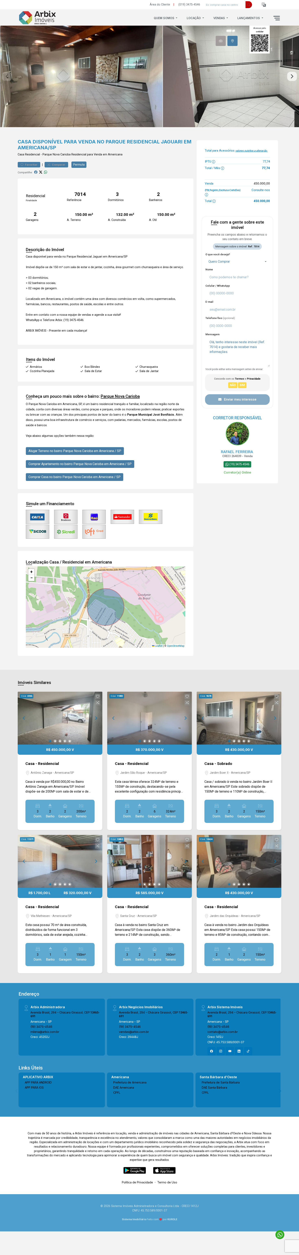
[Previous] (24, 718)
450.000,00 (262, 183)
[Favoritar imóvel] (97, 696)
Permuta (79, 164)
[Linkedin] (239, 1051)
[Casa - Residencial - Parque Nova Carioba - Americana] (38, 18)
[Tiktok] (248, 1051)
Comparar (58, 164)
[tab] (221, 41)
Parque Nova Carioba (57, 154)
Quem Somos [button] (164, 18)
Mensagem (212, 334)
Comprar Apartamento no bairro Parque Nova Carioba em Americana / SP (80, 464)
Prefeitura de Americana (129, 1082)
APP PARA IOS (34, 1087)
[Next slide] (292, 76)
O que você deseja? (217, 254)
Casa (21, 154)
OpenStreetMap (175, 645)
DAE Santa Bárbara (214, 1087)
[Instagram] (221, 1051)
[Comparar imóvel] (97, 702)
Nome (209, 269)
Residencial (32, 154)
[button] (263, 5)
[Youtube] (230, 1051)
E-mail (209, 301)
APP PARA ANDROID (38, 1082)
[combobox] (237, 261)
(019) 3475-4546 (189, 4)
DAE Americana (123, 1087)
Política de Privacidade (137, 1182)
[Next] (95, 718)
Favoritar (30, 164)
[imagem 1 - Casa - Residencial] (60, 718)
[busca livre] (249, 4)
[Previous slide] (7, 76)
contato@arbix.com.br (222, 1031)
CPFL (116, 1092)
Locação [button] (194, 18)
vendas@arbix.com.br (134, 1031)
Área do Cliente (160, 4)
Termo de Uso (167, 1182)
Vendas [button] (219, 18)
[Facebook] (211, 1051)
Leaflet (158, 645)
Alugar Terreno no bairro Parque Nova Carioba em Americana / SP (74, 451)
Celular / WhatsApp (217, 285)
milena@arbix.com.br (45, 1031)
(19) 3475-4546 (41, 1026)
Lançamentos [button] (249, 18)
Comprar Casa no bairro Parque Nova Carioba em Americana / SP (74, 477)
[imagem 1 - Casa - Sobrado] (239, 718)
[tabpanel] (149, 76)
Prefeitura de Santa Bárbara (221, 1082)
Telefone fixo (220, 318)
